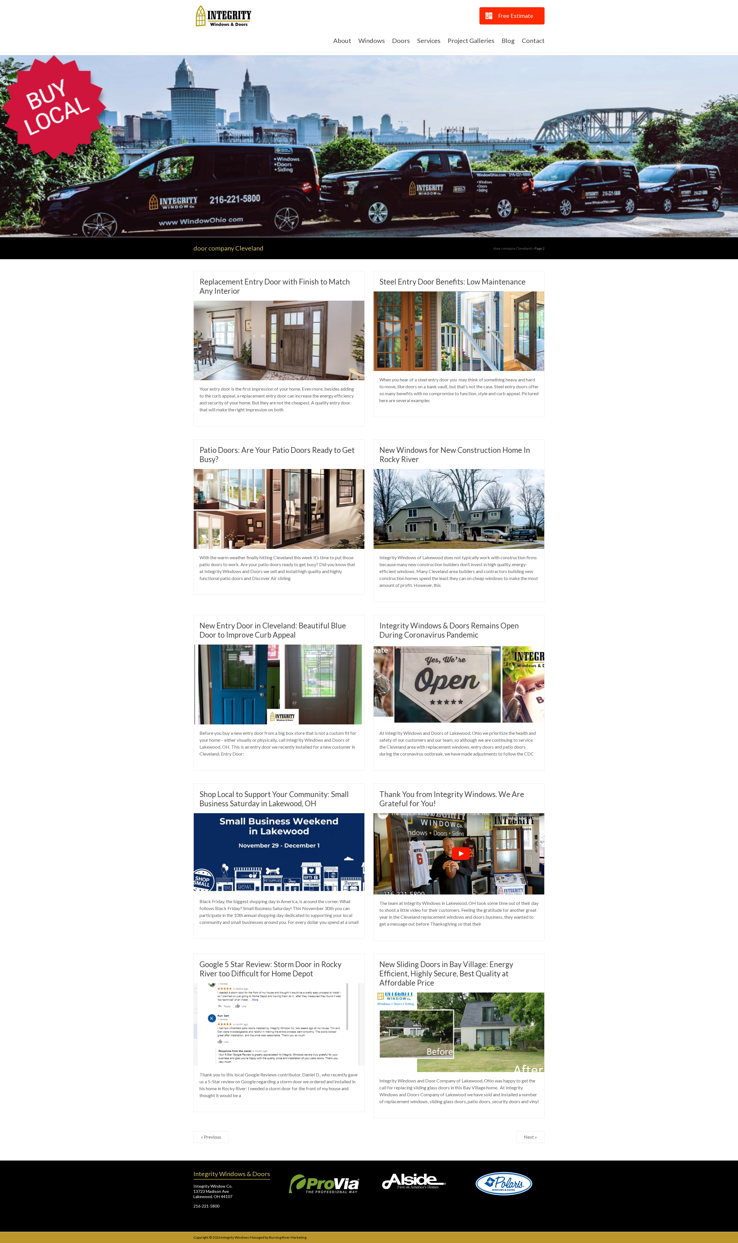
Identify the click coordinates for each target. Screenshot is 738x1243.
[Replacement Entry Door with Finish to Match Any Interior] (279, 304)
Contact (533, 40)
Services (428, 40)
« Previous (211, 1137)
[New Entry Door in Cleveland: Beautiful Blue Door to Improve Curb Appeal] (279, 648)
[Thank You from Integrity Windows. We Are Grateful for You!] (459, 817)
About (342, 40)
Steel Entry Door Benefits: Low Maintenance (452, 281)
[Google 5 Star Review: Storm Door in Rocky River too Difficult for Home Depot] (279, 987)
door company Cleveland (512, 248)
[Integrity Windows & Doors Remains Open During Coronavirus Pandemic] (459, 648)
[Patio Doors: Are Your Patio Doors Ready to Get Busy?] (279, 473)
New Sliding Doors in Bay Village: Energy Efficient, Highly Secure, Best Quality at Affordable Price (446, 973)
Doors (401, 40)
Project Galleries (471, 40)
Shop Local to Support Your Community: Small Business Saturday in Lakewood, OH (274, 799)
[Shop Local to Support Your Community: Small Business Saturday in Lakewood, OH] (279, 817)
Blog (508, 40)
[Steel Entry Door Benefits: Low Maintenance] (459, 295)
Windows (371, 40)
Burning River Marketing (287, 1237)
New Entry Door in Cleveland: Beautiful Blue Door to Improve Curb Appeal (272, 630)
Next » (530, 1137)
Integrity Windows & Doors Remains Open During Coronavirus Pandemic (449, 630)
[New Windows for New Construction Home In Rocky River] (459, 473)
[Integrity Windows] (369, 56)
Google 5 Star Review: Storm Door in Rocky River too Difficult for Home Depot (270, 969)
